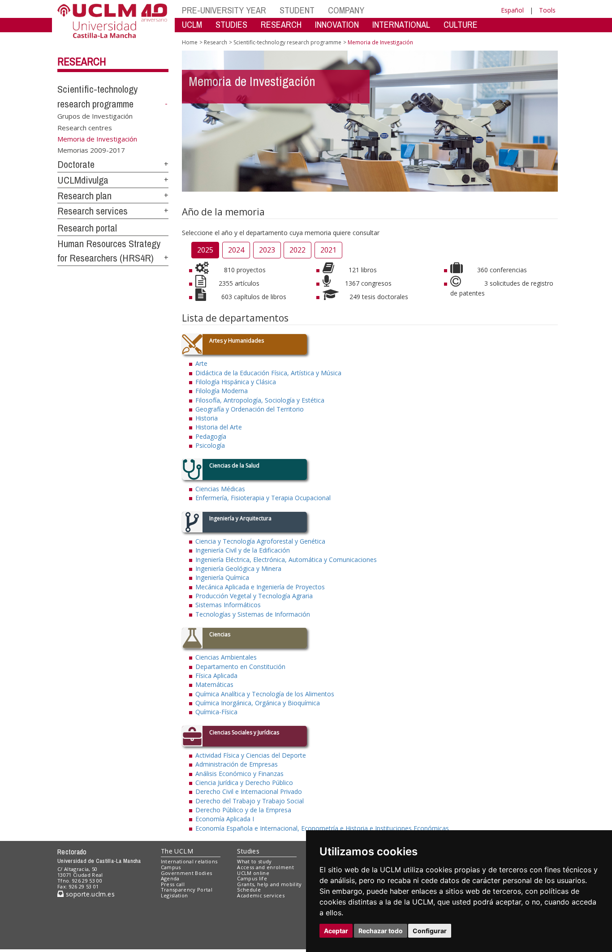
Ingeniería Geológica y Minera (238, 568)
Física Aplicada (216, 675)
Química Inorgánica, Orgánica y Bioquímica (257, 703)
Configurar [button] (430, 931)
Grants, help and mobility (269, 884)
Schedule (249, 889)
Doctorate (76, 164)
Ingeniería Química (222, 577)
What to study (254, 861)
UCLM (192, 24)
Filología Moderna (221, 390)
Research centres (84, 127)
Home (190, 42)
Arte (201, 363)
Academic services (260, 895)
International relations (189, 861)
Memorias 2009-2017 (91, 150)
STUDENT (297, 10)
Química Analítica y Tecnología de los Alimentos (264, 694)
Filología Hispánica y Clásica (235, 381)
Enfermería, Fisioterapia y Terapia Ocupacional (263, 497)
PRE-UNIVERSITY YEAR (224, 10)
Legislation (174, 895)
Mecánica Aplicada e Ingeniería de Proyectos (260, 587)
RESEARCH (281, 24)
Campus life (252, 878)
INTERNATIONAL (401, 24)
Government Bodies (186, 873)
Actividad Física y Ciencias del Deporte (250, 755)
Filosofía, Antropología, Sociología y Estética (259, 400)
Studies (248, 851)
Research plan (84, 195)
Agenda (170, 878)
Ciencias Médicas (220, 489)
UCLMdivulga (82, 180)
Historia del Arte (218, 427)
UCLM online (253, 873)
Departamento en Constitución (240, 666)
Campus (171, 867)
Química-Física (216, 712)
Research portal (87, 228)
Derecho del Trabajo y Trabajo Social (249, 801)
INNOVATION (337, 24)
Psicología (210, 445)
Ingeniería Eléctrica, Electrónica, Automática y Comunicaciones (286, 559)
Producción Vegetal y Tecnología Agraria (254, 596)
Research (81, 61)
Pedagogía (210, 436)
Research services (92, 211)
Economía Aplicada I (224, 819)
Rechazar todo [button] (380, 931)
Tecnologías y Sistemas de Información (252, 614)
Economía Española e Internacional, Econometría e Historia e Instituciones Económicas (322, 828)
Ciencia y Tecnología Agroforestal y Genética (260, 541)
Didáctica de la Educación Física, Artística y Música (268, 373)
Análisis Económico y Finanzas (239, 773)
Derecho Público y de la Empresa (243, 810)
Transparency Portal (186, 889)
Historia (206, 418)
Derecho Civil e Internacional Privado (248, 791)
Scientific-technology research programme (287, 42)
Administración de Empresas (236, 764)
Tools (547, 10)
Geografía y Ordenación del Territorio (249, 409)
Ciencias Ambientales (226, 657)
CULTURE (461, 24)
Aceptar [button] (336, 931)
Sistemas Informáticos (228, 604)
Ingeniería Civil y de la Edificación (242, 550)
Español (512, 10)
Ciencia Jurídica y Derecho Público (244, 782)
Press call (173, 884)
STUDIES (231, 24)
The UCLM (177, 851)
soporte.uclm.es (89, 894)
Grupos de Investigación (95, 115)
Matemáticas (214, 684)
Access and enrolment (265, 867)
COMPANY (346, 10)
